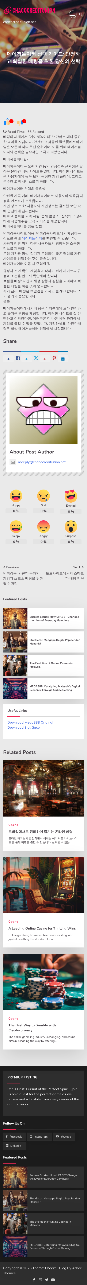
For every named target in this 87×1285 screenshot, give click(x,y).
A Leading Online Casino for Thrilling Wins (42, 928)
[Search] (80, 14)
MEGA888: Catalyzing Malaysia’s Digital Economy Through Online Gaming (55, 688)
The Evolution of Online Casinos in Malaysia (51, 665)
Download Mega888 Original (30, 722)
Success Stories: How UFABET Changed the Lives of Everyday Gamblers (54, 618)
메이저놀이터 (32, 238)
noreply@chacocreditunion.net (42, 462)
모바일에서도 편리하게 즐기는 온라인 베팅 (40, 831)
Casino (13, 824)
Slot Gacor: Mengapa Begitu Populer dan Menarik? (55, 642)
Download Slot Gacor (24, 727)
